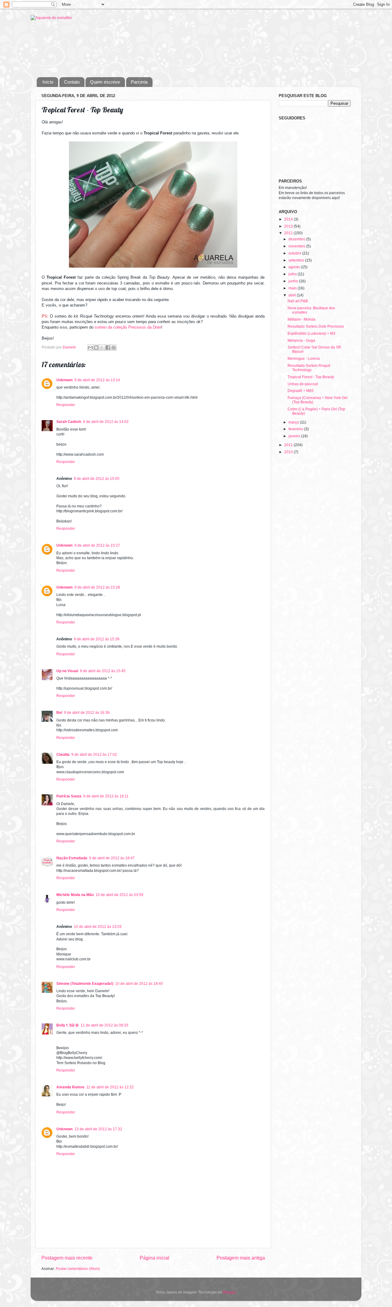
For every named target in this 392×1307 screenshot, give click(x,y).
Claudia (63, 754)
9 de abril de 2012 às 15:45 (103, 671)
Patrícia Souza (68, 796)
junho (293, 281)
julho (293, 274)
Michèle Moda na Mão (75, 895)
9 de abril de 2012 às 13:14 (97, 380)
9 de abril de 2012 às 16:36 (87, 712)
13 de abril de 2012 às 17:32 (98, 1129)
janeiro (294, 436)
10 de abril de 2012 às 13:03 (98, 926)
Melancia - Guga (301, 340)
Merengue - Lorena (304, 358)
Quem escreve (105, 82)
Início (48, 82)
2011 (289, 445)
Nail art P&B (298, 301)
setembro (296, 260)
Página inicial (154, 1257)
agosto (294, 267)
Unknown (64, 380)
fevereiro (296, 429)
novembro (297, 246)
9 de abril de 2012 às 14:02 (106, 422)
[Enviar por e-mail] (90, 348)
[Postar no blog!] (96, 348)
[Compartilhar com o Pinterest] (114, 348)
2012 (289, 233)
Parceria (139, 82)
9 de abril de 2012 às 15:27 (97, 545)
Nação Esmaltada (71, 858)
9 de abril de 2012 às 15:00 (96, 478)
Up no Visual (67, 671)
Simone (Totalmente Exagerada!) (84, 983)
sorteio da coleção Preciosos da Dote (127, 327)
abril (292, 295)
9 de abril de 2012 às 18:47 (112, 858)
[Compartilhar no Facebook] (108, 348)
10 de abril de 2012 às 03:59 (119, 895)
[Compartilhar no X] (102, 348)
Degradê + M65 (301, 391)
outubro (295, 253)
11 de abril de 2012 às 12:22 (110, 1087)
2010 (289, 452)
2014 (289, 219)
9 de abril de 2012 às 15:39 (96, 639)
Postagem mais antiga (241, 1257)
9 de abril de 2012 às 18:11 (106, 796)
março (294, 422)
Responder (65, 405)
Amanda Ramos (70, 1087)
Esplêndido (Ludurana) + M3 (311, 333)
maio (293, 288)
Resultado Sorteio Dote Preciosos (316, 326)
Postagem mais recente (66, 1257)
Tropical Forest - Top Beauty (311, 377)
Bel (59, 712)
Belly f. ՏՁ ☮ (67, 1025)
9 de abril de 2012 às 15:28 (97, 587)
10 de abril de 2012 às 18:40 (139, 983)
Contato (72, 82)
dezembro (297, 239)
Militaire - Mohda (301, 319)
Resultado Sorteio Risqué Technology (309, 367)
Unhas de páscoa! (303, 384)
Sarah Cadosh (68, 422)
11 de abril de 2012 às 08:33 (104, 1025)
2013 (289, 226)
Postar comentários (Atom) (78, 1269)
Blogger (229, 1292)
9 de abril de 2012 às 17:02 (94, 754)
